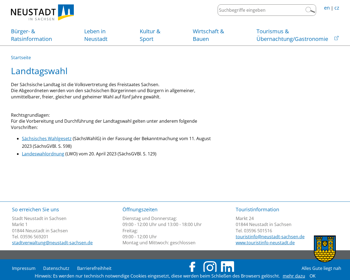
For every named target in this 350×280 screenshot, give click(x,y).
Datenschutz (56, 268)
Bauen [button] (208, 35)
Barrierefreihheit (94, 268)
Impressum (24, 268)
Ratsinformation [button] (31, 35)
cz (336, 7)
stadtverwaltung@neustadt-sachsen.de (52, 243)
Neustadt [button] (95, 35)
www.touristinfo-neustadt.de (265, 243)
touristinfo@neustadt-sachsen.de (270, 237)
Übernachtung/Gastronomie (292, 35)
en (327, 7)
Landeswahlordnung (43, 154)
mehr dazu (294, 276)
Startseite (21, 58)
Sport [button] (150, 35)
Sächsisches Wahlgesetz (47, 138)
